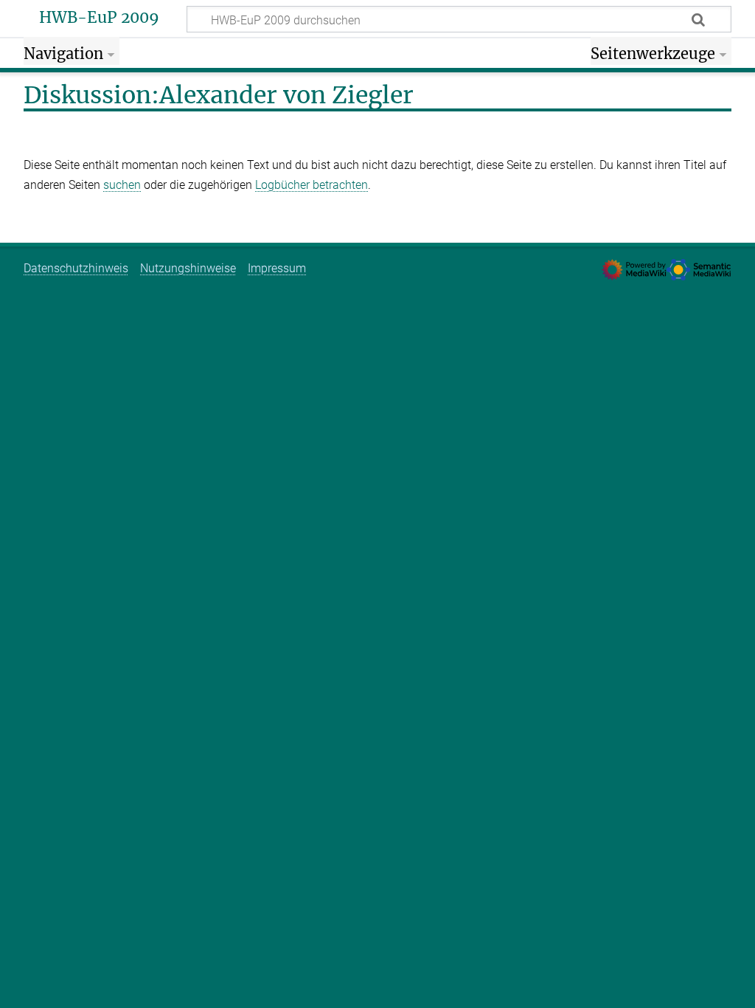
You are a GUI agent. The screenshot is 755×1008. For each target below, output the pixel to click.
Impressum (277, 268)
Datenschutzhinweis (76, 268)
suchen (122, 185)
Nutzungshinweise (188, 268)
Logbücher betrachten (311, 185)
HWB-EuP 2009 (99, 17)
